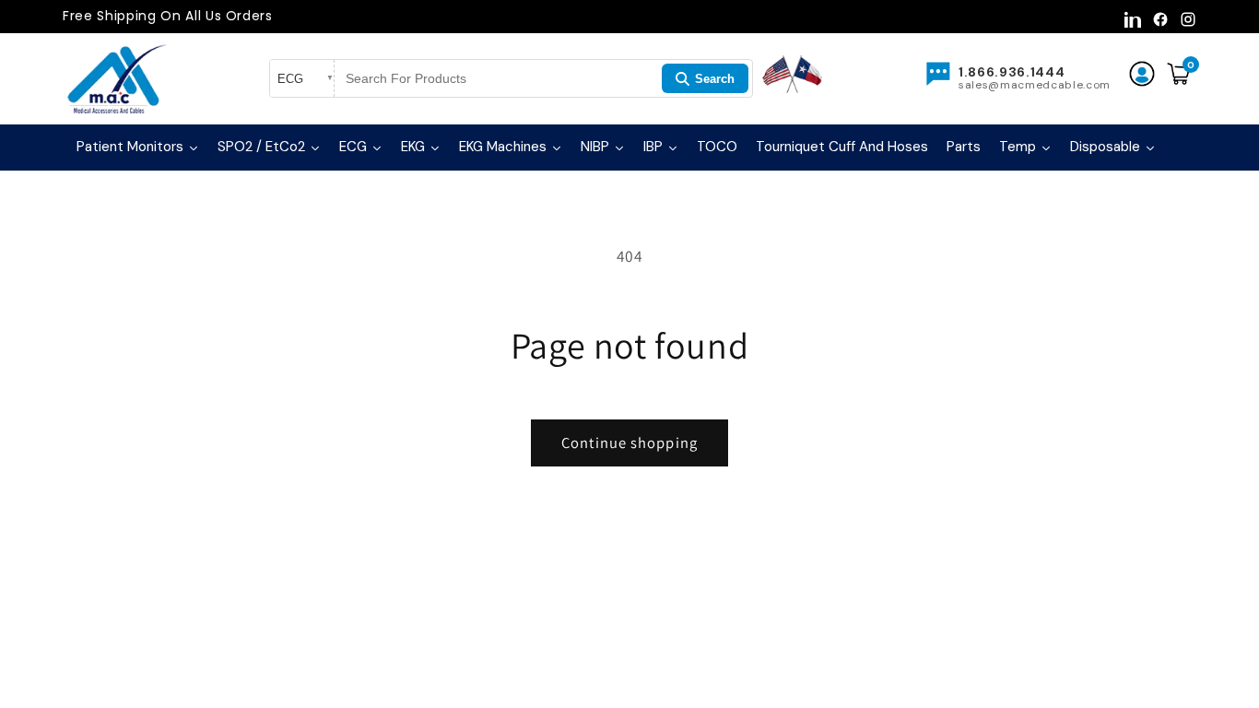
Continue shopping (629, 442)
